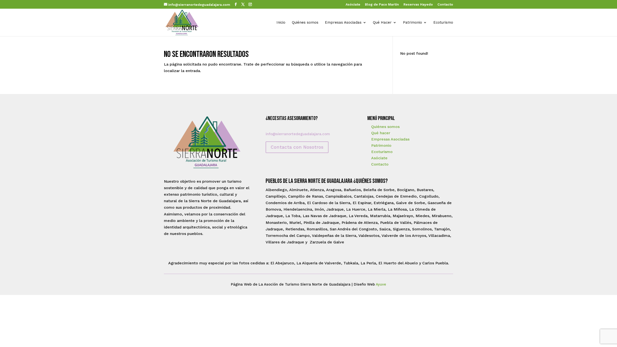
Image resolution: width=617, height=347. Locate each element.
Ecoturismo (443, 23)
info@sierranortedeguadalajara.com (298, 134)
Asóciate (353, 4)
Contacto (445, 4)
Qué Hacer (382, 23)
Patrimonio (412, 23)
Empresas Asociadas (343, 23)
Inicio (280, 23)
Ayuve (381, 284)
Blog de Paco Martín (382, 4)
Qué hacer (380, 133)
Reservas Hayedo (418, 4)
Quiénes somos (305, 23)
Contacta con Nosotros (297, 147)
